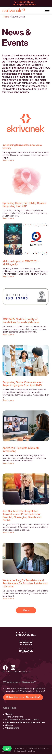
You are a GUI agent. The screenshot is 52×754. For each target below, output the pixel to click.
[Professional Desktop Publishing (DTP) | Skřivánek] (26, 642)
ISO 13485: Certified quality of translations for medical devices (21, 321)
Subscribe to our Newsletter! (23, 697)
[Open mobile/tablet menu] (47, 10)
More (26, 610)
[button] (7, 748)
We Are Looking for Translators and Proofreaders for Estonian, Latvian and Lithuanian (25, 583)
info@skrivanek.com (26, 4)
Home (6, 16)
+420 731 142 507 (26, 2)
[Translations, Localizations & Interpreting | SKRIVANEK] (14, 10)
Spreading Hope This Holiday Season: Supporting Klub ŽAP (25, 205)
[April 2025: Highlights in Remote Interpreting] (26, 426)
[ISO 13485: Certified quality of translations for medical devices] (26, 297)
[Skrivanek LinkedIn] (13, 667)
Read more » (8, 160)
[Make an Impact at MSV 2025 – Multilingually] (26, 239)
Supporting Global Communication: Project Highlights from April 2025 (23, 384)
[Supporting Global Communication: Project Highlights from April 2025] (26, 360)
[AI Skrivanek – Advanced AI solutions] (26, 651)
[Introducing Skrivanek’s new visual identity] (26, 123)
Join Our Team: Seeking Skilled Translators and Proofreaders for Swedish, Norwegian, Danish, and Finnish (22, 516)
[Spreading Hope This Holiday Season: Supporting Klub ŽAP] (26, 180)
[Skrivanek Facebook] (5, 667)
